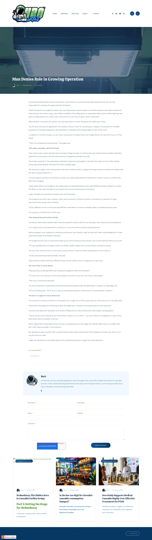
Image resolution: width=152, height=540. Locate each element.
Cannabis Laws (27, 85)
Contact (96, 14)
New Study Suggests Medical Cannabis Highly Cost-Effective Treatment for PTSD (118, 498)
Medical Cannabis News (109, 461)
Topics (85, 14)
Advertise (64, 14)
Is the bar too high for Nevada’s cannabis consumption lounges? (75, 498)
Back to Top (133, 533)
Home (55, 14)
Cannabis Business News (24, 461)
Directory (75, 14)
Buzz (18, 85)
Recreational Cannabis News (68, 461)
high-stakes (36, 513)
